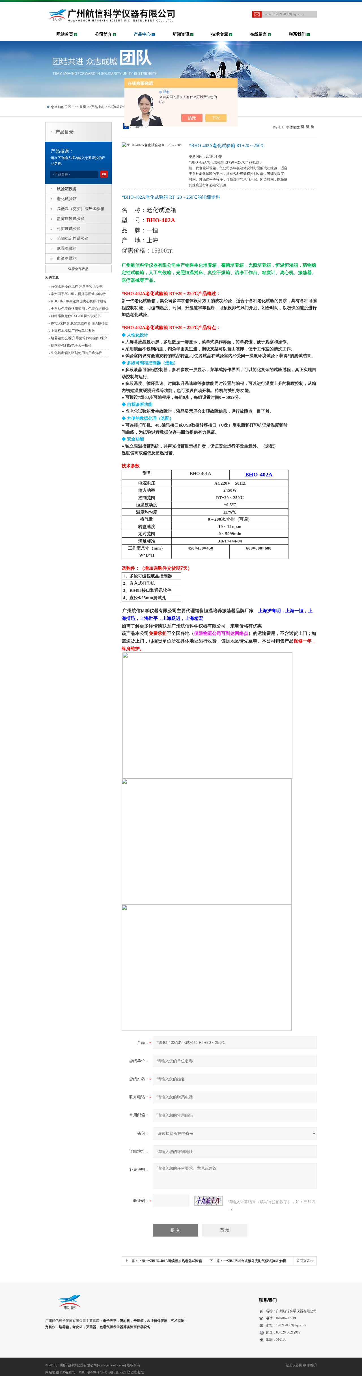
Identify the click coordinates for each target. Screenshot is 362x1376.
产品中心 (142, 34)
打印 (282, 127)
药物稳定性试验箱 (73, 238)
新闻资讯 (181, 34)
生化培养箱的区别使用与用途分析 (76, 353)
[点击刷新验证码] (208, 1201)
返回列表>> (305, 1261)
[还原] (307, 126)
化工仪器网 (293, 1365)
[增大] (312, 126)
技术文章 (219, 34)
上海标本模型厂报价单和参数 (73, 331)
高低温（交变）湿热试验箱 (80, 209)
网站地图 (52, 1372)
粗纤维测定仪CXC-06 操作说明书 (76, 316)
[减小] (302, 126)
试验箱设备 (117, 107)
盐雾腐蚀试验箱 (71, 219)
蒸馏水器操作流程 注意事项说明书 (77, 287)
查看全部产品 (78, 269)
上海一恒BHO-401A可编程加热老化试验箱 (170, 1261)
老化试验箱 (67, 199)
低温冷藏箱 (67, 248)
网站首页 (64, 34)
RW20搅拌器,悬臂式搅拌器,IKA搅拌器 (79, 323)
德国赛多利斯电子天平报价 (71, 345)
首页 (82, 107)
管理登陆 (137, 1372)
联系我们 (297, 34)
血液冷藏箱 (67, 258)
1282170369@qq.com (289, 14)
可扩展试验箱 (69, 228)
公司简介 (103, 34)
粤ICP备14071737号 (93, 1372)
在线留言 (258, 34)
